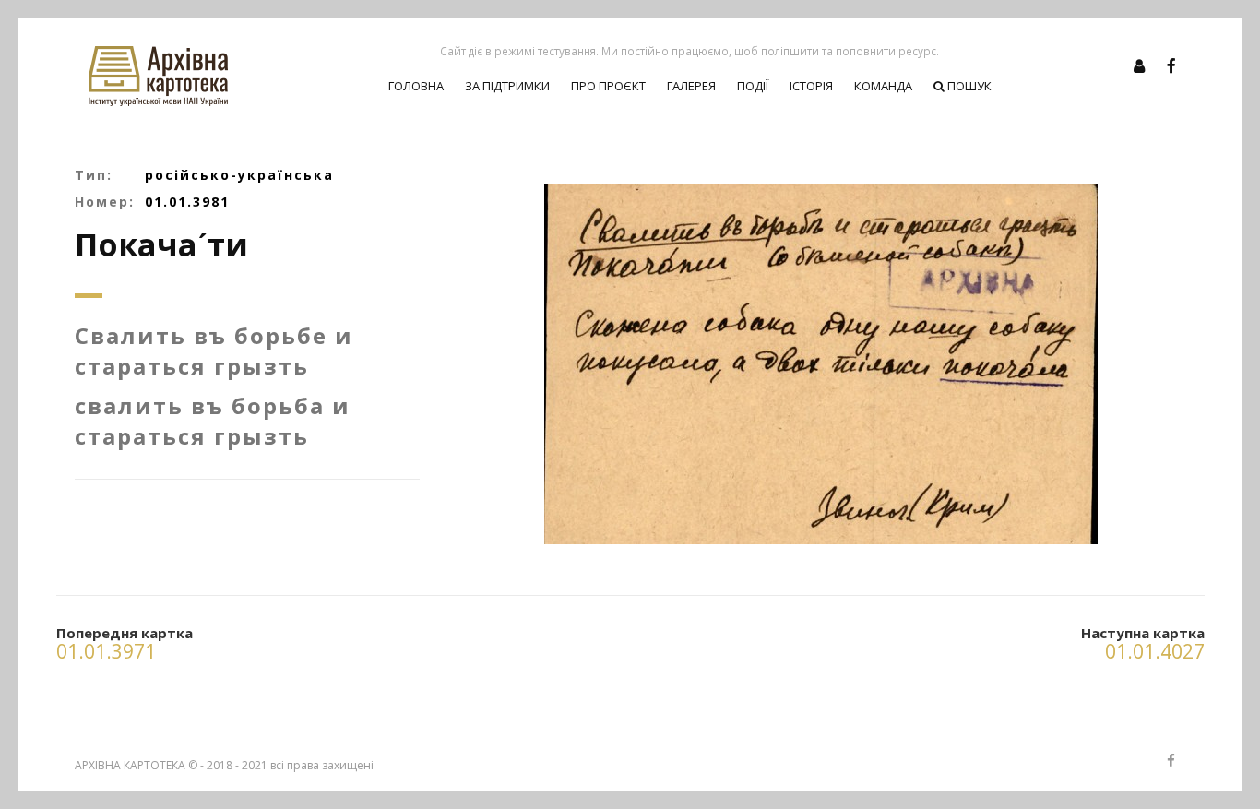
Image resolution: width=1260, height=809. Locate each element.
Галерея (691, 85)
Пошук (968, 85)
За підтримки (507, 85)
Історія (811, 85)
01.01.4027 (1155, 651)
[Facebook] (1171, 65)
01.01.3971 (106, 651)
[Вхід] (1139, 65)
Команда (883, 85)
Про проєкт (608, 85)
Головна (416, 85)
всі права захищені (322, 765)
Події (752, 85)
